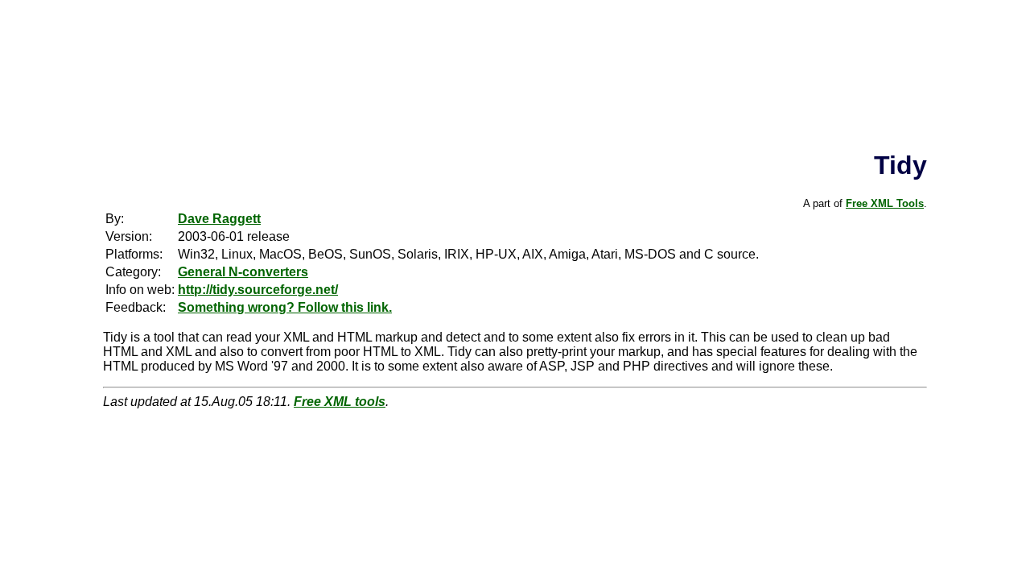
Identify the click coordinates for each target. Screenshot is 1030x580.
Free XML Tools (885, 203)
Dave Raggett (219, 219)
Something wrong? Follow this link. (285, 307)
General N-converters (243, 272)
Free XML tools (339, 401)
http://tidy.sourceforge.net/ (258, 289)
